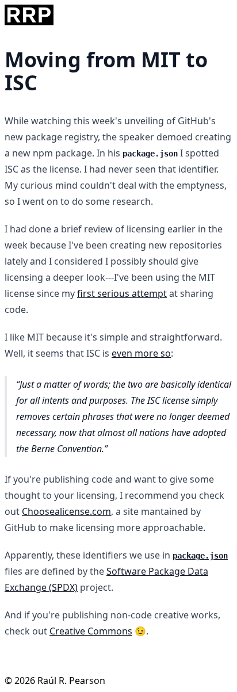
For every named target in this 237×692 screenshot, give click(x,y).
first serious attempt (122, 293)
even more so (141, 353)
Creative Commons (90, 631)
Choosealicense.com (66, 511)
